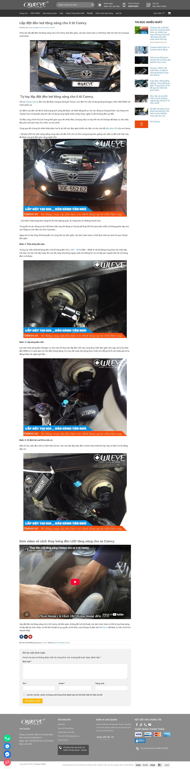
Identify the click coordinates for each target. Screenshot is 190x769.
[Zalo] (7, 754)
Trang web (99, 683)
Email (62, 683)
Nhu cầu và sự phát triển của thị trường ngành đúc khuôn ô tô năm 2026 (160, 99)
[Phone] (7, 738)
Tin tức (90, 13)
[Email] (7, 762)
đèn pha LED (112, 128)
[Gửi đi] (92, 5)
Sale (61, 13)
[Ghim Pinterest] (30, 637)
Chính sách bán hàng (104, 13)
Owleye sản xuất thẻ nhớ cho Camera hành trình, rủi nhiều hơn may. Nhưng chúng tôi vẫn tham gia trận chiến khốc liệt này (160, 33)
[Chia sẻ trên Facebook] (21, 637)
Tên (25, 683)
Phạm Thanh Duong (47, 28)
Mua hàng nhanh (50, 13)
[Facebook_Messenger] (7, 746)
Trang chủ (23, 13)
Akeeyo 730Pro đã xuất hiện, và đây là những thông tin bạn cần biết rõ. (159, 71)
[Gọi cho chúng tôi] (145, 725)
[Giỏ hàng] (169, 13)
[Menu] (159, 13)
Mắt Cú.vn (103, 627)
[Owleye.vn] (35, 5)
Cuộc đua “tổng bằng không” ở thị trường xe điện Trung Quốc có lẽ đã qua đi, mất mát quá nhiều (160, 85)
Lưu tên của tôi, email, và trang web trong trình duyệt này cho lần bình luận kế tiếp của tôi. (65, 695)
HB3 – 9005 (75, 249)
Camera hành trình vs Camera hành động (159, 48)
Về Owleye (155, 121)
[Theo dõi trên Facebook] (136, 725)
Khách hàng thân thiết (75, 13)
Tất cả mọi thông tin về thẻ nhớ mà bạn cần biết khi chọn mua (160, 59)
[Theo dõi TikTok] (141, 725)
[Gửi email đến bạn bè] (26, 637)
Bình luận (27, 661)
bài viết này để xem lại (62, 643)
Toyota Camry (31, 102)
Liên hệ (118, 13)
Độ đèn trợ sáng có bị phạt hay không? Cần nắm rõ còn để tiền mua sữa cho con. (159, 112)
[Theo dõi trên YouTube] (149, 725)
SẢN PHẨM (35, 13)
